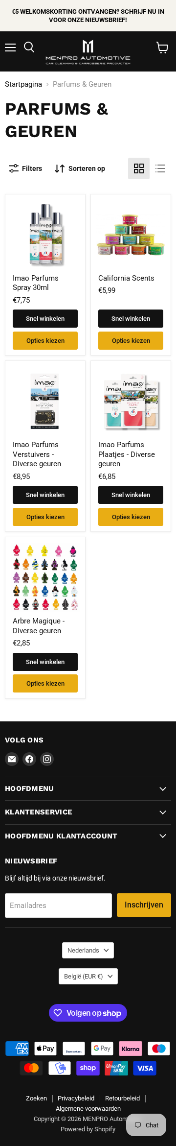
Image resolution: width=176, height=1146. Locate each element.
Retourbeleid (122, 1098)
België (83, 976)
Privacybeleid (76, 1098)
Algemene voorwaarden (88, 1108)
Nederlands (83, 950)
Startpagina (23, 84)
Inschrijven (144, 904)
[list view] (160, 168)
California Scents (126, 278)
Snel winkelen (45, 318)
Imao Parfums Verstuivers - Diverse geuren (37, 454)
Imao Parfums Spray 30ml (36, 283)
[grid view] (139, 168)
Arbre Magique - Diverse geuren (39, 626)
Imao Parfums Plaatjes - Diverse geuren (126, 454)
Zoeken (36, 1098)
